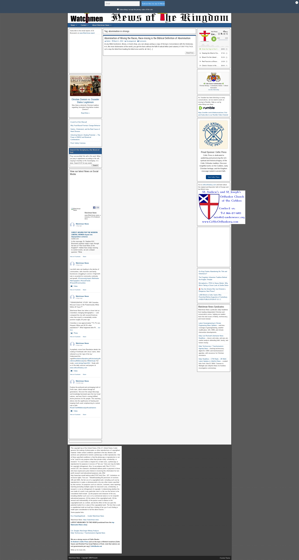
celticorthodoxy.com (209, 185)
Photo (76, 333)
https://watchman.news (91, 520)
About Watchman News (100, 25)
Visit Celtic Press (214, 177)
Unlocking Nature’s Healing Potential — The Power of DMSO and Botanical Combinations (85, 137)
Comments (142, 41)
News (73, 25)
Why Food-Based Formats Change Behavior (85, 125)
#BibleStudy (91, 361)
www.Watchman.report (87, 33)
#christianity (94, 358)
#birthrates (95, 278)
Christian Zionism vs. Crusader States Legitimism (85, 101)
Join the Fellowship (213, 90)
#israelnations (91, 408)
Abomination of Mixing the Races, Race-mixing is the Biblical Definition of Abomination (147, 38)
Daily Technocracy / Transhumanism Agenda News (88, 533)
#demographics (75, 281)
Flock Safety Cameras (78, 143)
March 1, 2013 (118, 41)
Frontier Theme (225, 558)
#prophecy (85, 358)
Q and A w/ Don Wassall (78, 122)
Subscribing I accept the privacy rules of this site (136, 9)
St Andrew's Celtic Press (80, 542)
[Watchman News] (77, 209)
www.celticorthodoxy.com (78, 368)
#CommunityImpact (84, 278)
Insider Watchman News (96, 516)
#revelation (77, 358)
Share (84, 256)
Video (76, 286)
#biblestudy (80, 361)
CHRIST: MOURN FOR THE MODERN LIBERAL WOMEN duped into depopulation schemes (84, 234)
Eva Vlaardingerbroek (78, 516)
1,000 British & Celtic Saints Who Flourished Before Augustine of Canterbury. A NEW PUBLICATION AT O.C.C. (213, 297)
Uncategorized (131, 41)
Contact (84, 25)
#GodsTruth (74, 408)
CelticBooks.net (96, 546)
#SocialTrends (85, 281)
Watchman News (82, 224)
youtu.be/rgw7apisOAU (82, 363)
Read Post (189, 53)
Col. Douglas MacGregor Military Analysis (85, 531)
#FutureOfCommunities (78, 283)
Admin (108, 41)
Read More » (85, 113)
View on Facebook (75, 256)
